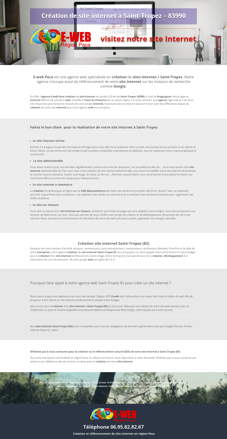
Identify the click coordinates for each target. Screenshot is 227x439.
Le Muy (148, 382)
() (132, 96)
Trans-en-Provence (149, 386)
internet (134, 81)
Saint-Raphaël (116, 386)
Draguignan (84, 382)
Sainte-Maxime (99, 386)
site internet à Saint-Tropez (134, 127)
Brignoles (54, 382)
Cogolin (73, 382)
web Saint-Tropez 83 (107, 282)
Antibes (43, 382)
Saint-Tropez (171, 76)
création (83, 351)
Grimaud (111, 382)
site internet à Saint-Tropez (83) (161, 351)
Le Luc (139, 382)
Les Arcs (130, 382)
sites (137, 76)
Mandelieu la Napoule (164, 382)
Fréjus (94, 382)
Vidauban (165, 386)
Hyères (121, 382)
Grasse (102, 382)
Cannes (63, 382)
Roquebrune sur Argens (77, 386)
